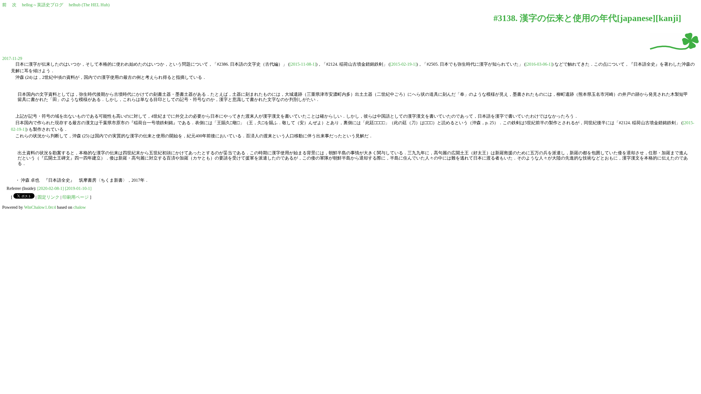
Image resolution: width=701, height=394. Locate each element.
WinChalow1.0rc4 (40, 207)
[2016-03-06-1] (538, 64)
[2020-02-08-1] (50, 188)
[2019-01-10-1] (78, 188)
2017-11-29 (12, 58)
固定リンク (48, 197)
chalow (79, 207)
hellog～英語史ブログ (42, 4)
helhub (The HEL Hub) (89, 4)
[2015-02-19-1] (403, 64)
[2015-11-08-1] (302, 64)
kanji (668, 18)
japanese (636, 18)
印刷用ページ (75, 197)
